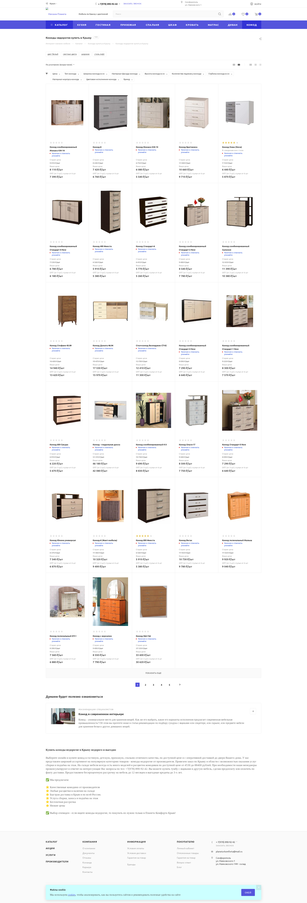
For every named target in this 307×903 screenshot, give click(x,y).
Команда (87, 862)
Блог (179, 867)
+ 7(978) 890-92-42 (108, 3)
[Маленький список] (234, 64)
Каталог (51, 841)
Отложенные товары (188, 853)
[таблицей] (260, 64)
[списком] (255, 64)
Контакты (88, 871)
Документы (89, 853)
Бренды (131, 864)
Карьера (87, 867)
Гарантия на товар (136, 857)
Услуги (51, 854)
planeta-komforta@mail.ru (229, 851)
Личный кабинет (185, 848)
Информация (136, 841)
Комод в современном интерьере (101, 714)
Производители (57, 861)
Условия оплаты (135, 848)
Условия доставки (136, 853)
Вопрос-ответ (184, 862)
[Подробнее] (253, 711)
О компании (89, 848)
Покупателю (185, 841)
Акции (50, 848)
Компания (90, 841)
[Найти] (220, 14)
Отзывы (87, 857)
